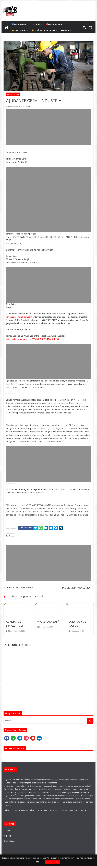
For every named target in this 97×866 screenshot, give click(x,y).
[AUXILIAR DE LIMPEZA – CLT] (17, 604)
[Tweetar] (35, 528)
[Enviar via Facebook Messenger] (56, 528)
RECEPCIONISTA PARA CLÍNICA (75, 587)
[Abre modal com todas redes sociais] (61, 528)
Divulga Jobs (9, 841)
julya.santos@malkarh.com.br (20, 317)
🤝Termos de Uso (20, 30)
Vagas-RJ (7, 836)
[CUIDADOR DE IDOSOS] (80, 604)
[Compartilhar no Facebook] (27, 528)
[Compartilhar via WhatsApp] (41, 528)
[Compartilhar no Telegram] (51, 528)
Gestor (27, 107)
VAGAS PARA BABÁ (48, 621)
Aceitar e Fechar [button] (53, 862)
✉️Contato (66, 30)
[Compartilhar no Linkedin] (46, 528)
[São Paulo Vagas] (7, 27)
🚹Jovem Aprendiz (20, 24)
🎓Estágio (37, 24)
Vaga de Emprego (13, 94)
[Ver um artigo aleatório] (90, 27)
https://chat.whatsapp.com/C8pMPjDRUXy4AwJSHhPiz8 (32, 339)
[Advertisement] (48, 127)
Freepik (24, 153)
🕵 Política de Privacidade (44, 30)
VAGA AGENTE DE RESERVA (20, 587)
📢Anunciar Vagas (54, 24)
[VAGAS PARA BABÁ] (48, 604)
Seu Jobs (7, 830)
